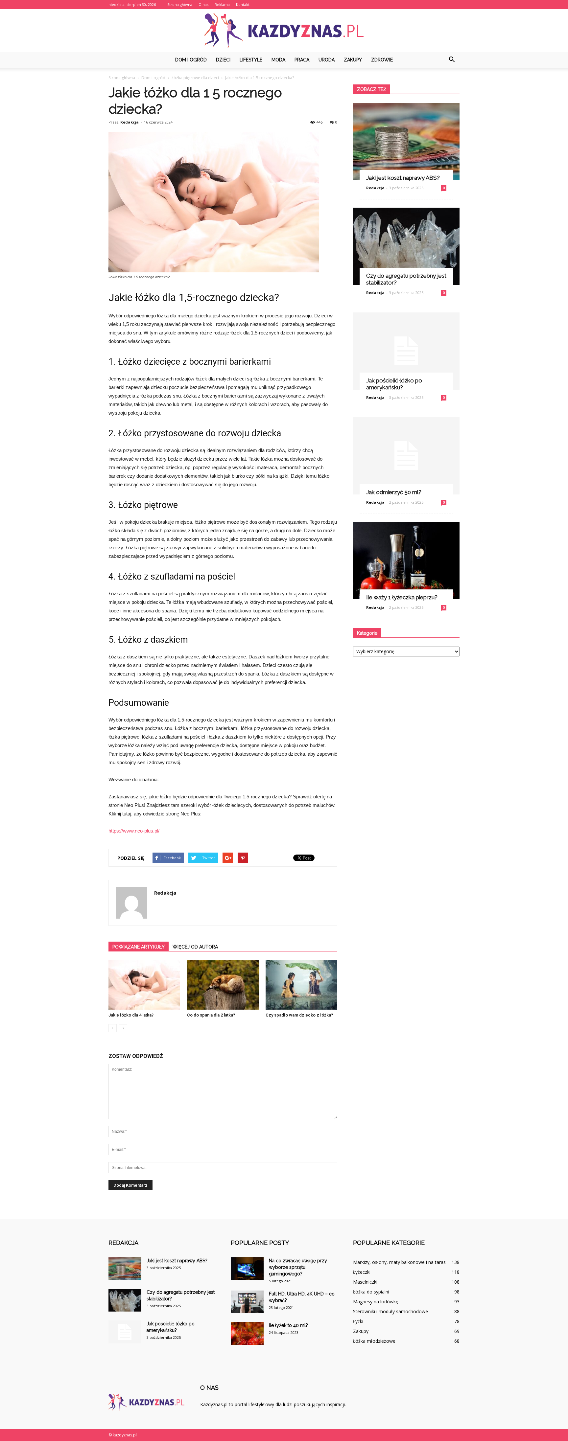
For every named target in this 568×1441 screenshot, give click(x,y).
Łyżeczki (361, 1272)
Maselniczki (365, 1282)
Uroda (327, 59)
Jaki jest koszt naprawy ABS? (403, 177)
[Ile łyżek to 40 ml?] (247, 1333)
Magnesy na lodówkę (375, 1301)
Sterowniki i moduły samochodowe (390, 1311)
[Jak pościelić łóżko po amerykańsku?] (406, 351)
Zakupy (353, 59)
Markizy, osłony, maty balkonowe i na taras (399, 1262)
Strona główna (179, 4)
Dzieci (223, 59)
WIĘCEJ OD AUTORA (195, 946)
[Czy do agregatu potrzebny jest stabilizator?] (406, 246)
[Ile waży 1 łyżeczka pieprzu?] (406, 560)
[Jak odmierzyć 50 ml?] (406, 455)
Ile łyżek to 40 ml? (288, 1325)
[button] (452, 60)
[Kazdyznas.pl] (284, 31)
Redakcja (129, 122)
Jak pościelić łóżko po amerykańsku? (394, 384)
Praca (302, 59)
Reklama (222, 4)
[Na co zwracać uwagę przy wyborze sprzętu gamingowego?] (247, 1268)
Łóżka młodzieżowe (374, 1341)
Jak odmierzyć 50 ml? (393, 492)
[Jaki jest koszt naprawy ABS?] (406, 141)
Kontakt (242, 4)
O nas (203, 4)
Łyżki (358, 1321)
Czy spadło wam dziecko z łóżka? (299, 1015)
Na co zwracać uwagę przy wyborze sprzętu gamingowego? (298, 1267)
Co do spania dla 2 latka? (211, 1015)
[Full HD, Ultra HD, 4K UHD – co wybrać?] (247, 1302)
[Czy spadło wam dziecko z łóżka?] (301, 985)
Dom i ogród (191, 59)
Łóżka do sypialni (371, 1292)
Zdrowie (382, 59)
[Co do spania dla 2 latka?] (223, 985)
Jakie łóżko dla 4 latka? (131, 1015)
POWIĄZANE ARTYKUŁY (138, 946)
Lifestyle (251, 59)
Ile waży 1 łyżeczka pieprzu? (402, 597)
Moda (278, 59)
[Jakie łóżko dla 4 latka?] (144, 985)
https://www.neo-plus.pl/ (133, 831)
